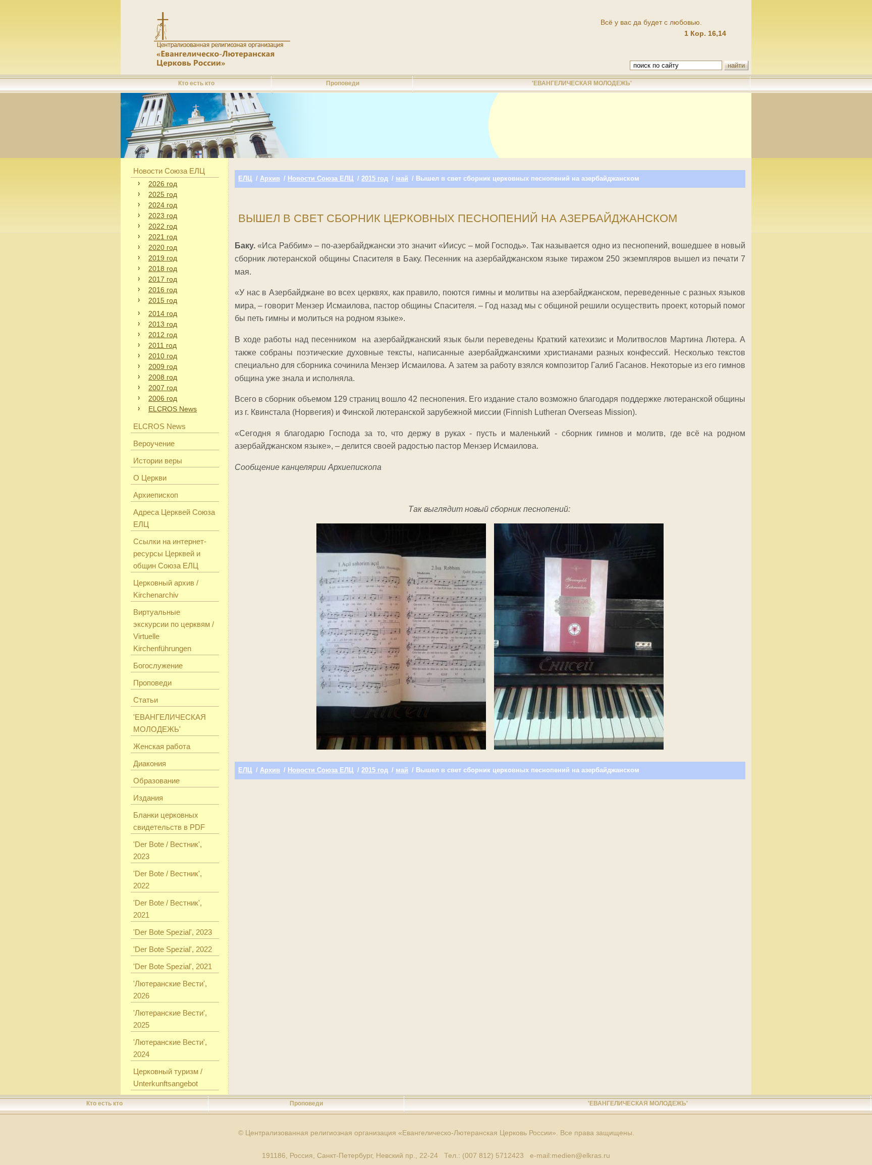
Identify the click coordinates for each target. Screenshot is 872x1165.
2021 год (162, 237)
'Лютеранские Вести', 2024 (170, 1048)
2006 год (162, 398)
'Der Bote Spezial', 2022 (172, 949)
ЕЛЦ (245, 178)
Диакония (149, 763)
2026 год (162, 184)
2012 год (162, 335)
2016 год (162, 290)
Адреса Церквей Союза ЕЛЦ (174, 518)
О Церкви (150, 477)
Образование (156, 780)
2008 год (162, 377)
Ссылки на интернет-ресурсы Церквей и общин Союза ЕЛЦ (169, 553)
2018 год (162, 268)
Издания (148, 797)
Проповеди (342, 83)
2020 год (162, 247)
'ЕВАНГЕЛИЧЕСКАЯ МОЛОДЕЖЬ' (582, 83)
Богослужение (158, 665)
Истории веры (157, 460)
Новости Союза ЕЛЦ (169, 171)
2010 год (162, 356)
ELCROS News (172, 409)
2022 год (162, 226)
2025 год (162, 194)
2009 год (162, 366)
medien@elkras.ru (581, 1155)
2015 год (162, 300)
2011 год (162, 345)
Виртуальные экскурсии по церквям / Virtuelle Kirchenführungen (173, 630)
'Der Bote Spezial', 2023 (172, 932)
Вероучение (154, 443)
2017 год (162, 279)
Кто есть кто (196, 83)
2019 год (162, 258)
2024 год (162, 205)
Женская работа (161, 746)
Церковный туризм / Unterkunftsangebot (167, 1077)
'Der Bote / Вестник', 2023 (167, 850)
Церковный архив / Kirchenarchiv (165, 588)
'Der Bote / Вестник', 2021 (167, 908)
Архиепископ (155, 495)
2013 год (162, 324)
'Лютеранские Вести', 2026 (170, 989)
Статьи (145, 700)
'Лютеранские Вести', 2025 (170, 1019)
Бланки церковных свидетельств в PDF (169, 821)
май (402, 178)
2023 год (162, 215)
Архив (270, 178)
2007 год (162, 388)
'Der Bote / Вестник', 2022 (167, 879)
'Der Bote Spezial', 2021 (172, 966)
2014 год (162, 313)
